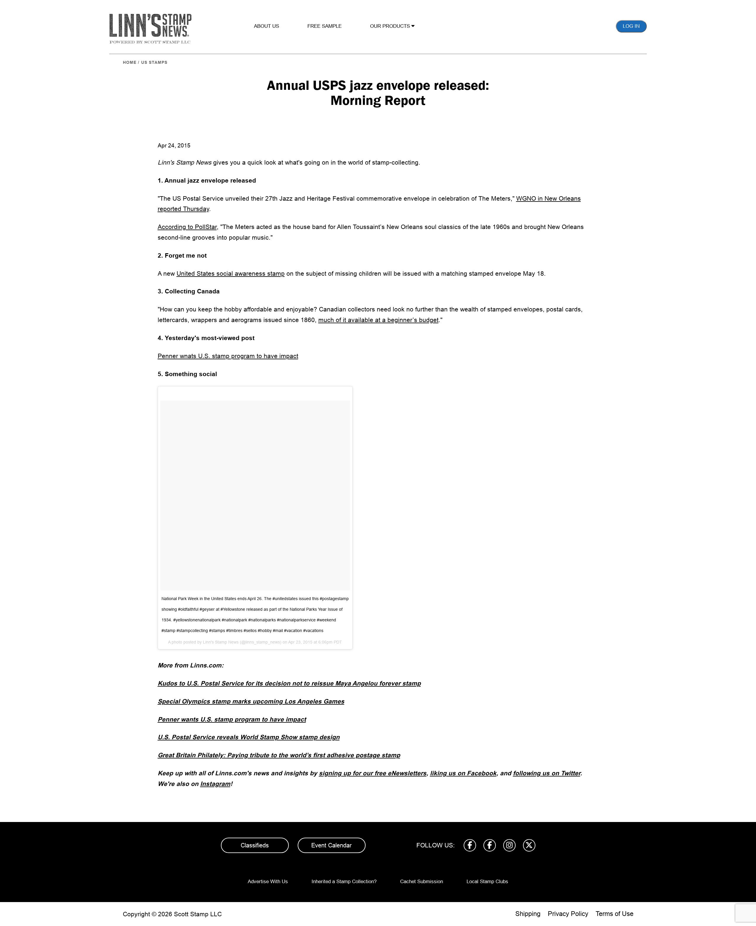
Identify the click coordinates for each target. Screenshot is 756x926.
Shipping (527, 913)
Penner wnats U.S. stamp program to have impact (228, 355)
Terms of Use (614, 913)
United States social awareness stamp (231, 273)
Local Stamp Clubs (487, 881)
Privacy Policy (568, 913)
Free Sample (324, 26)
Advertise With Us (268, 881)
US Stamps (154, 62)
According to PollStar (187, 226)
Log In (631, 26)
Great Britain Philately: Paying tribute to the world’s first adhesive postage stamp (279, 755)
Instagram (215, 783)
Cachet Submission (421, 881)
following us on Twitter (546, 773)
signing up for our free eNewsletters (372, 773)
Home (129, 62)
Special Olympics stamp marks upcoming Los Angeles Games (251, 701)
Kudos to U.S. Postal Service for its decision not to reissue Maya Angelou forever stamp (289, 683)
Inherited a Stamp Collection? (344, 881)
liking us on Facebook (463, 773)
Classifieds (255, 845)
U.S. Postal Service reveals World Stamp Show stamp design (249, 737)
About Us (266, 26)
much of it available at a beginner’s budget (378, 319)
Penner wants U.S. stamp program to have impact (232, 719)
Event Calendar (331, 845)
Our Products (390, 26)
